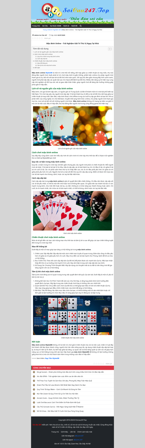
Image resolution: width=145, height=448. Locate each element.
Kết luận (37, 68)
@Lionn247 (79, 436)
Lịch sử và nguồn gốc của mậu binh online (48, 52)
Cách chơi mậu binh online (43, 54)
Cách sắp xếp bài (42, 59)
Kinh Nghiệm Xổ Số (56, 30)
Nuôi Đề (74, 26)
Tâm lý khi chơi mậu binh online (46, 65)
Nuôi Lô (66, 26)
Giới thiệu (64, 432)
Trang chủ (46, 30)
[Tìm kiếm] (81, 26)
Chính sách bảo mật (84, 432)
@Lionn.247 (78, 440)
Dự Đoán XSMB (55, 26)
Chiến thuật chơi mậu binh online (45, 61)
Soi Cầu (45, 26)
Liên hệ (72, 432)
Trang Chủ (36, 26)
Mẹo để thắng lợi (42, 63)
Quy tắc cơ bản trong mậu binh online (48, 56)
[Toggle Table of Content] (109, 49)
